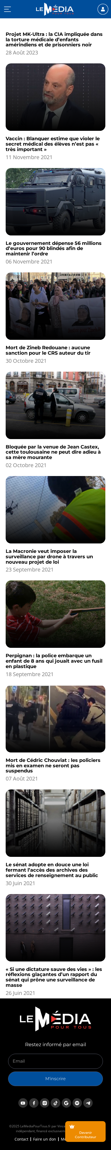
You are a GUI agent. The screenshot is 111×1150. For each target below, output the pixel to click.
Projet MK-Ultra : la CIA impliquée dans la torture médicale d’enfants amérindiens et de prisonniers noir (54, 39)
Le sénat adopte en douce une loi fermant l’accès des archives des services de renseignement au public (52, 870)
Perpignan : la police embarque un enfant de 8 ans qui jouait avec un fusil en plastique (54, 661)
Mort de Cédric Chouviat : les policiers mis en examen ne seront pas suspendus (53, 765)
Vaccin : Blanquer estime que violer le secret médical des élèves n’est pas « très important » (53, 144)
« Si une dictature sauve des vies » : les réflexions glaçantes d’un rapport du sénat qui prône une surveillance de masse (54, 977)
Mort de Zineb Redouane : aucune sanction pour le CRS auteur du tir (48, 350)
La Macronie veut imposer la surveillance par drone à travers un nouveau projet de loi (49, 556)
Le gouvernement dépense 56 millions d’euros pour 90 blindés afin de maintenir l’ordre (54, 248)
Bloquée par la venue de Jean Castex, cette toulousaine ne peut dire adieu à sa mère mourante (53, 452)
